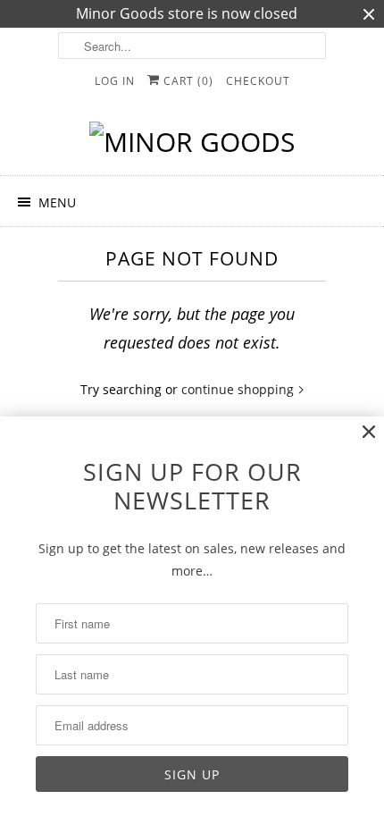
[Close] (369, 432)
